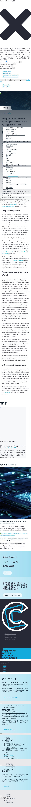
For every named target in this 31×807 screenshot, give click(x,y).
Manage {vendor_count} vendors (11, 75)
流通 (7, 158)
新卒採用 (8, 180)
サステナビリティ (11, 140)
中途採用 (8, 182)
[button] (15, 25)
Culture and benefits (10, 798)
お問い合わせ (6, 191)
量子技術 (8, 138)
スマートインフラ (11, 162)
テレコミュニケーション (12, 164)
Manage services (7, 73)
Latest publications (10, 171)
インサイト (6, 166)
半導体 (8, 160)
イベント (8, 175)
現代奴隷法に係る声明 (10, 637)
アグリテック (9, 146)
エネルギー (9, 151)
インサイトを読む (8, 755)
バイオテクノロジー (11, 133)
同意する (3, 80)
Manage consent (4, 797)
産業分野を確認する (9, 729)
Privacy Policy (6, 86)
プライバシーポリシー (10, 634)
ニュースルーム (10, 173)
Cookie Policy (6, 85)
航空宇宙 (8, 738)
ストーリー (9, 186)
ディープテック (7, 125)
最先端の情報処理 (11, 129)
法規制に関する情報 (10, 639)
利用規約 (7, 635)
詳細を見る (13, 80)
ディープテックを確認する (11, 697)
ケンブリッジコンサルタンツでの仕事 (16, 184)
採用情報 (8, 178)
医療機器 (8, 155)
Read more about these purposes (10, 77)
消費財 (8, 147)
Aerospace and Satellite (11, 144)
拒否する (8, 80)
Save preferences (22, 80)
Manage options (7, 71)
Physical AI (9, 136)
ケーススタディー (11, 169)
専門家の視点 (9, 167)
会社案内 (5, 189)
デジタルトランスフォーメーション (15, 135)
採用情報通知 (9, 188)
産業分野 (5, 142)
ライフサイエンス (11, 153)
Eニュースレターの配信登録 (12, 595)
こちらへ (7, 573)
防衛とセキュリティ (11, 149)
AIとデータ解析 (10, 131)
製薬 (7, 157)
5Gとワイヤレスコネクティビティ (15, 127)
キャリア (5, 177)
